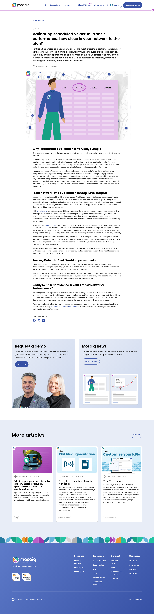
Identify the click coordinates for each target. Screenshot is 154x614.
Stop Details (42, 211)
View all (136, 435)
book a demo (73, 306)
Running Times (50, 225)
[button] (55, 5)
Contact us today (58, 306)
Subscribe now (91, 361)
